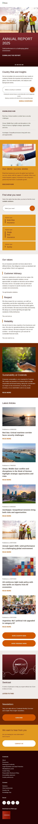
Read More (6, 392)
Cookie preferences (7, 777)
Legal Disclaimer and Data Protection (12, 766)
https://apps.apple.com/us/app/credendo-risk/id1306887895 (16, 813)
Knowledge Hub (6, 792)
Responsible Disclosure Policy (10, 773)
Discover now (8, 184)
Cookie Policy (6, 771)
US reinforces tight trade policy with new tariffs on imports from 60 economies (17, 584)
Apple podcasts (17, 802)
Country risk (5, 790)
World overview (26, 101)
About (4, 760)
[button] (19, 89)
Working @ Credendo (8, 764)
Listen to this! (8, 693)
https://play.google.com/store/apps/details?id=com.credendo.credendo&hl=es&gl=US (17, 817)
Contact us (19, 743)
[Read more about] (19, 416)
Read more (6, 49)
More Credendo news (19, 643)
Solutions (5, 786)
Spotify (13, 802)
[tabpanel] (19, 37)
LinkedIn (4, 802)
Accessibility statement (8, 775)
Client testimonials (7, 788)
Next (34, 18)
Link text (19, 220)
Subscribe (19, 717)
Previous (4, 18)
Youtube (8, 802)
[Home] (4, 4)
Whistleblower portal (8, 768)
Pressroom (5, 762)
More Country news (19, 635)
